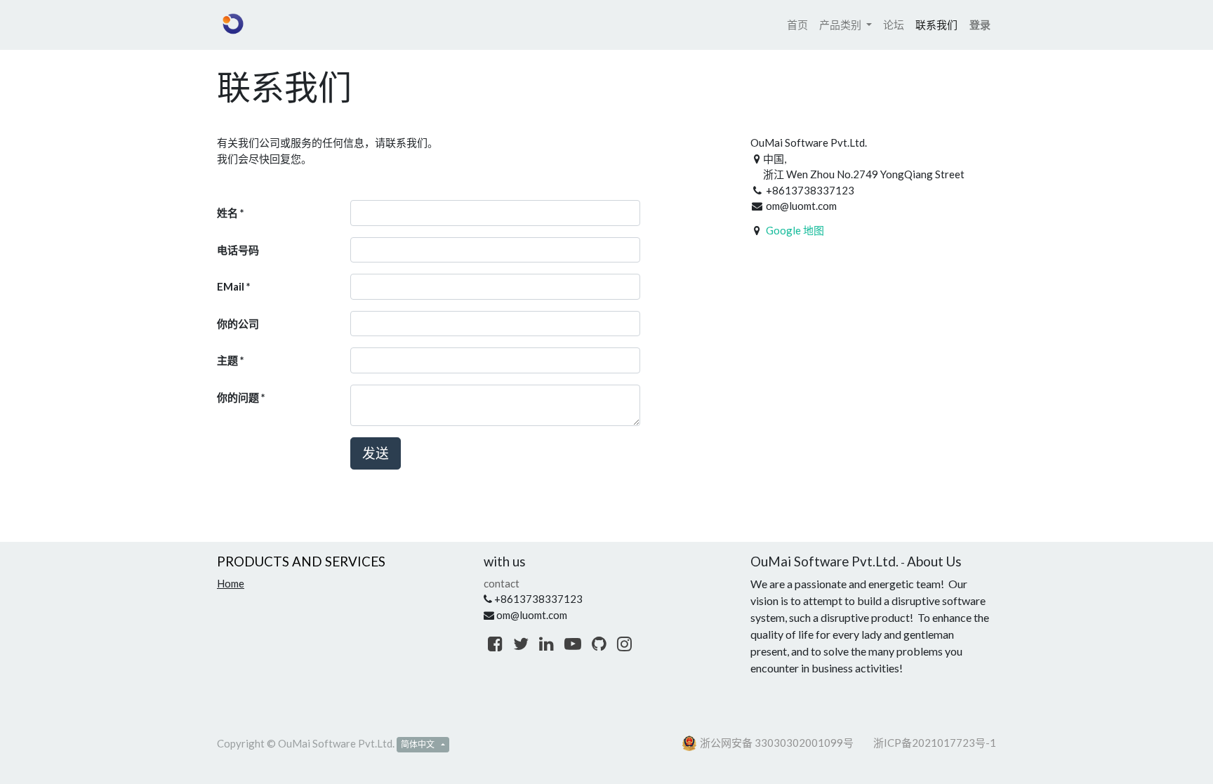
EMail (230, 286)
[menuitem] (797, 25)
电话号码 (238, 250)
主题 (227, 360)
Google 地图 (795, 230)
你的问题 (238, 397)
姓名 (227, 212)
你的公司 (238, 323)
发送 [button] (375, 453)
